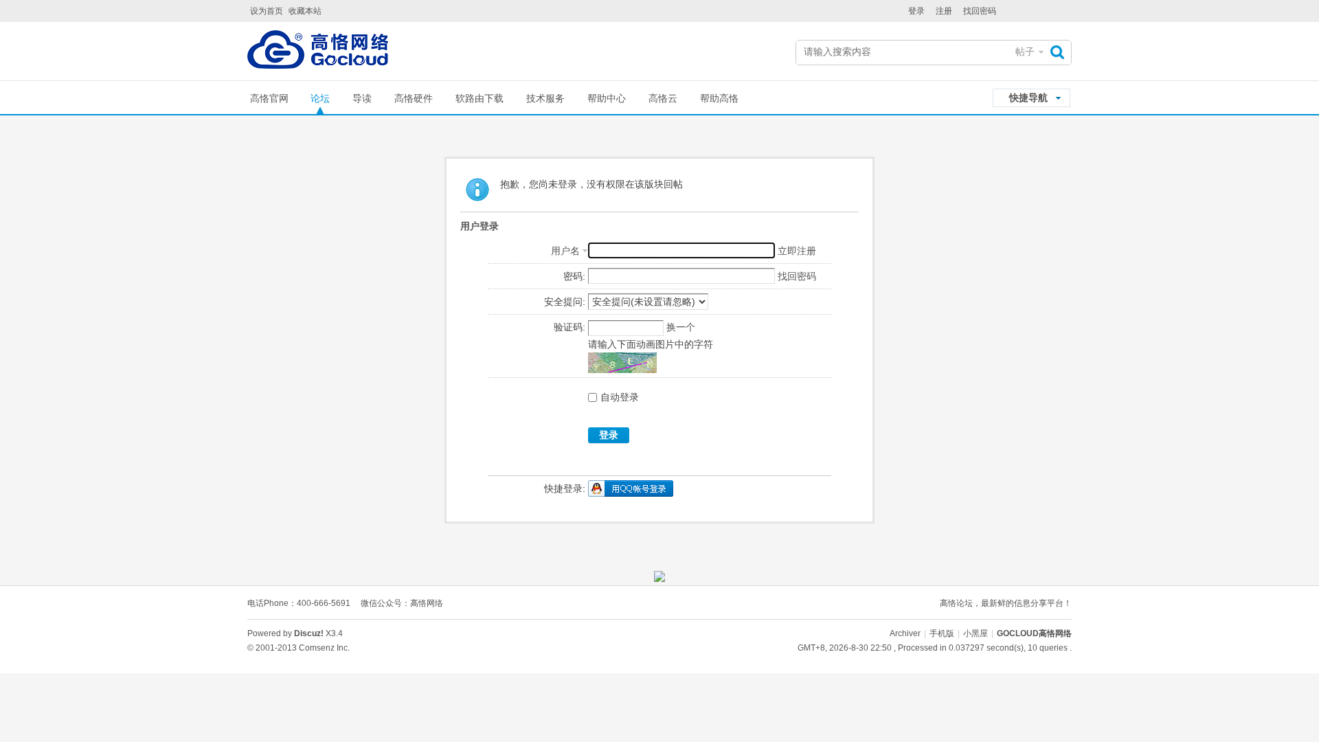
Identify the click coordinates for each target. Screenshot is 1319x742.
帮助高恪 (719, 98)
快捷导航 (1028, 97)
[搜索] (1060, 52)
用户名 (565, 250)
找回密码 (979, 11)
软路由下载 (479, 98)
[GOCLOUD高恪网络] (317, 52)
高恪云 (663, 98)
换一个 (680, 327)
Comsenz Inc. (324, 648)
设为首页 (266, 11)
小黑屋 (975, 633)
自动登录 (619, 397)
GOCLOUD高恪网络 (1034, 633)
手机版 (941, 633)
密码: (574, 276)
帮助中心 (606, 98)
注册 (944, 11)
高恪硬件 (413, 98)
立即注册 (797, 250)
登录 (916, 11)
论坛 (320, 98)
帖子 (1025, 51)
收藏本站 (305, 11)
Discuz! (309, 633)
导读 (362, 98)
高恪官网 (269, 98)
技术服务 (545, 98)
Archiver (905, 633)
